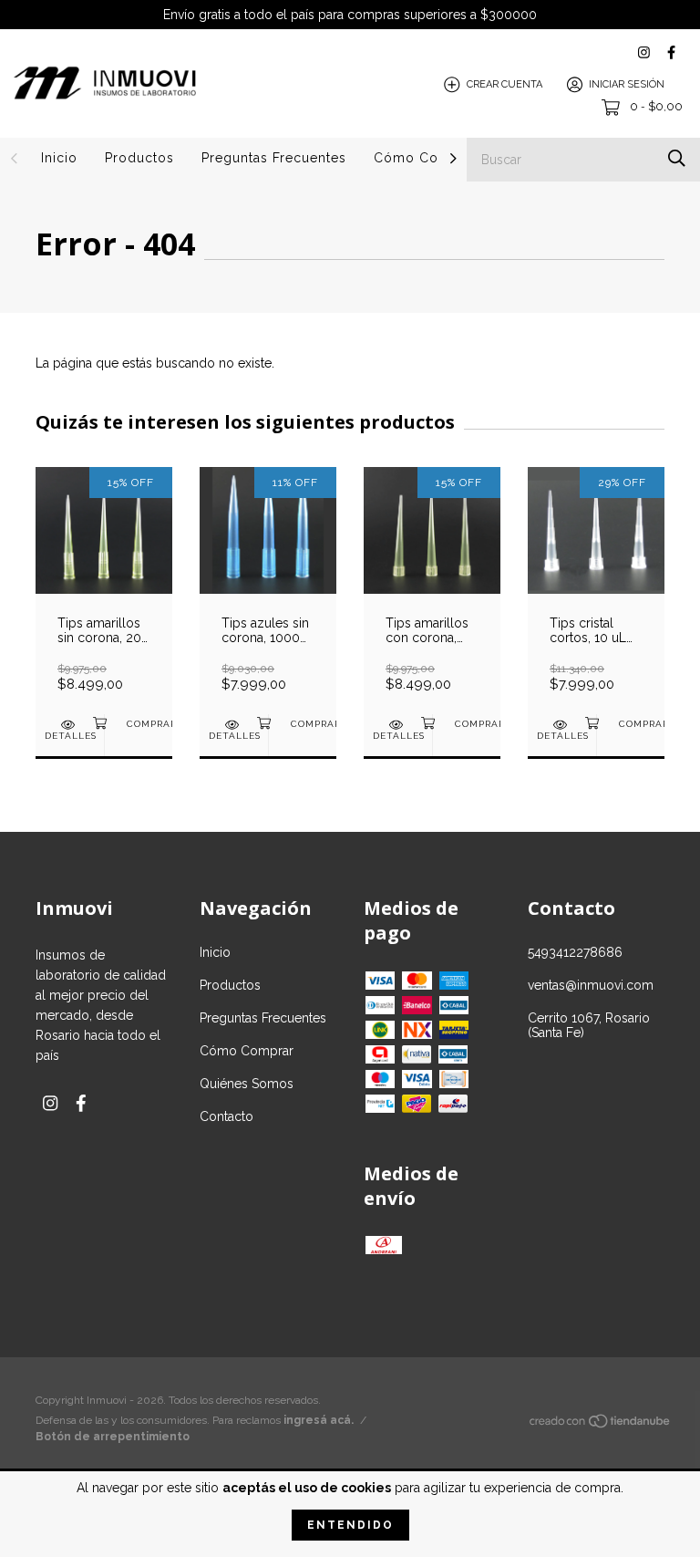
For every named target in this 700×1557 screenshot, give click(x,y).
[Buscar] (677, 158)
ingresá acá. (318, 1420)
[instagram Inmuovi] (644, 52)
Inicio (59, 158)
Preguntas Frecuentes (273, 158)
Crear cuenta (504, 84)
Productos (139, 158)
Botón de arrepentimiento (113, 1436)
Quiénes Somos (246, 1083)
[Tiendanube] (601, 1424)
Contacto (226, 1116)
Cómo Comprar (426, 158)
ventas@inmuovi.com (591, 985)
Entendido (350, 1525)
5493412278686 (575, 952)
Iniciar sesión (626, 84)
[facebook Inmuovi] (671, 52)
